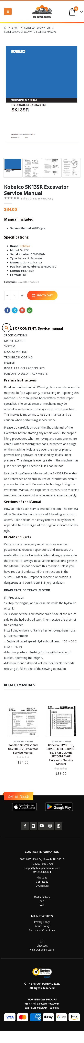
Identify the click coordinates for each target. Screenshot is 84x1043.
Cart (42, 941)
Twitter (14, 310)
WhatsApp (29, 310)
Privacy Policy (42, 922)
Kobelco (25, 246)
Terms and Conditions (42, 930)
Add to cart (44, 295)
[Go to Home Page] (5, 28)
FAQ (42, 901)
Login (42, 905)
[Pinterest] (58, 826)
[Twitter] (33, 826)
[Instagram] (50, 826)
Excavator (23, 281)
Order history (42, 897)
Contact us (42, 881)
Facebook (7, 310)
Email (22, 310)
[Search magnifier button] (6, 328)
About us (42, 877)
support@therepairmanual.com (42, 868)
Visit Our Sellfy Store (42, 949)
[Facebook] (25, 826)
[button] (8, 11)
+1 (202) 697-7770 (42, 863)
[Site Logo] (42, 11)
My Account (42, 885)
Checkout (42, 945)
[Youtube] (42, 826)
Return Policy (42, 926)
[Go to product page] (23, 721)
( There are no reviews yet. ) (37, 198)
